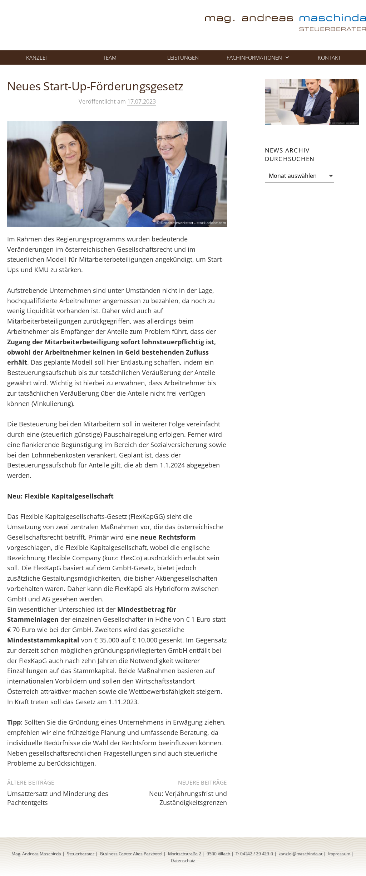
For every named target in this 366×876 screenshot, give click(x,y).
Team (110, 57)
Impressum (339, 854)
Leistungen (183, 57)
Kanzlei (36, 57)
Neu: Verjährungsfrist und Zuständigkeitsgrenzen (188, 798)
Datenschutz (183, 860)
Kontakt (329, 57)
